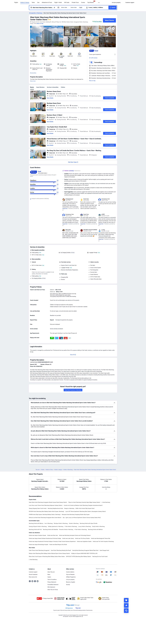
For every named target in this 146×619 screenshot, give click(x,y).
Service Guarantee (33, 574)
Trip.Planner (90, 2)
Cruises (83, 2)
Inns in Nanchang (48, 523)
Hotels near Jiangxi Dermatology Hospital (38, 544)
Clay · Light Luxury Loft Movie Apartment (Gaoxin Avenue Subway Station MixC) (82, 517)
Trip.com (38, 469)
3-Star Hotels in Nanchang (71, 526)
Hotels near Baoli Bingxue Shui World (58, 544)
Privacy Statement (52, 582)
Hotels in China (49, 469)
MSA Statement (51, 587)
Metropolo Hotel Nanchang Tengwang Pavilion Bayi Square (76, 514)
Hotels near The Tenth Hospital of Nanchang (103, 541)
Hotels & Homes (24, 2)
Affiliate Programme (71, 577)
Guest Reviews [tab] (40, 87)
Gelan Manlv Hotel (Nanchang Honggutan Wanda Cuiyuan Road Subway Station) (48, 502)
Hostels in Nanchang (74, 523)
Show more (33, 81)
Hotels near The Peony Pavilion (82, 538)
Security (68, 584)
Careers (49, 577)
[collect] (126, 600)
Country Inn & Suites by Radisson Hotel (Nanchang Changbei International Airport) (83, 505)
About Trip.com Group (53, 589)
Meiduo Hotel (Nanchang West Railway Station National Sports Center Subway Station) (49, 553)
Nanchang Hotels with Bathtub (95, 529)
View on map (92, 80)
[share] (126, 605)
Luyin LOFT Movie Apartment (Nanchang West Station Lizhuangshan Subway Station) (85, 511)
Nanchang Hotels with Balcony (36, 523)
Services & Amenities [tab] (52, 87)
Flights (16, 2)
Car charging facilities (37, 278)
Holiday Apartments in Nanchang (55, 526)
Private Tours (75, 2)
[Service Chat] (126, 610)
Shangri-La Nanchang (69, 508)
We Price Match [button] (98, 21)
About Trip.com (51, 572)
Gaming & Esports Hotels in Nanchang (38, 526)
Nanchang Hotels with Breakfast (50, 529)
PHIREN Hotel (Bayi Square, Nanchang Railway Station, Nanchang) (45, 514)
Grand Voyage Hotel (104, 550)
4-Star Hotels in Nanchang (80, 529)
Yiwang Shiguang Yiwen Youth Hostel (37, 508)
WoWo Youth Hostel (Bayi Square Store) (85, 508)
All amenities (33, 73)
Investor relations (70, 572)
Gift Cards (66, 2)
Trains (33, 2)
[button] (99, 2)
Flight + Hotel (58, 2)
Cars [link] (38, 2)
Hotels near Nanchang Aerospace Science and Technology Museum (75, 535)
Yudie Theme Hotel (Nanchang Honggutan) (39, 550)
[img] (46, 36)
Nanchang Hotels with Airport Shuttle (88, 523)
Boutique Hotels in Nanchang (61, 523)
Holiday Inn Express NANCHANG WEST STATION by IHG (84, 553)
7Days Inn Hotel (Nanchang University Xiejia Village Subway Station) (84, 502)
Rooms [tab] (32, 87)
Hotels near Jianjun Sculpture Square (37, 535)
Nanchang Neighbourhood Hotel (55, 508)
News (49, 574)
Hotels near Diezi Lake (52, 535)
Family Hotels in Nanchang (98, 526)
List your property (70, 579)
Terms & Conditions (52, 579)
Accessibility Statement (53, 584)
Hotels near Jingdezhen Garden (84, 541)
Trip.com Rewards (70, 574)
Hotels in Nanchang (68, 469)
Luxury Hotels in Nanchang (84, 526)
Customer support (33, 572)
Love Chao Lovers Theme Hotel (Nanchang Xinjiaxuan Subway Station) (46, 505)
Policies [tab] (63, 87)
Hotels (42, 469)
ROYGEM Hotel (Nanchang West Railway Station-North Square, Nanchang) (46, 511)
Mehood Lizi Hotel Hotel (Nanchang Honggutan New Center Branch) (45, 517)
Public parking (35, 252)
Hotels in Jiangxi (58, 469)
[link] (116, 2)
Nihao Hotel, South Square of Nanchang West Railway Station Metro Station (47, 556)
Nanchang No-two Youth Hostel (99, 556)
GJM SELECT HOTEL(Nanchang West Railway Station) (78, 556)
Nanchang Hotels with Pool (35, 529)
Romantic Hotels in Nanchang (66, 529)
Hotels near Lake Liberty (68, 538)
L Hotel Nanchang (106, 502)
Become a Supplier (70, 582)
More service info (33, 577)
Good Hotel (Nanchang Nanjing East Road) (61, 550)
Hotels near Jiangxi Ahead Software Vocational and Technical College (45, 538)
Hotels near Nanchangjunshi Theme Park (100, 538)
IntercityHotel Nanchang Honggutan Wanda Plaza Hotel (85, 550)
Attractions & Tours (47, 2)
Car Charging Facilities (66, 252)
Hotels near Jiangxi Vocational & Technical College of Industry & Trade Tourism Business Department (52, 541)
